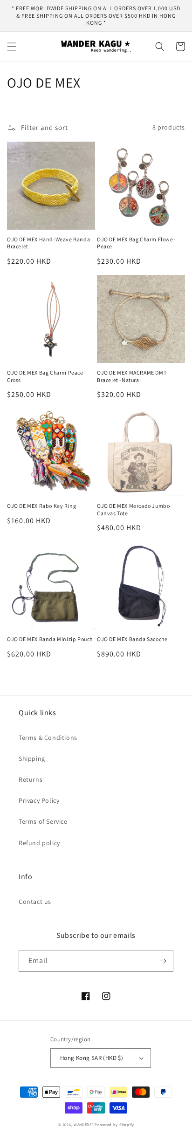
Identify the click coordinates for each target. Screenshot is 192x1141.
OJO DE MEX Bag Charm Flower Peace (136, 243)
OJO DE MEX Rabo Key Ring (41, 505)
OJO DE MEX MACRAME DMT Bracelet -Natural (131, 376)
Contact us (35, 901)
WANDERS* (84, 1124)
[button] (11, 46)
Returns (30, 779)
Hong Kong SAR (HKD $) (91, 1058)
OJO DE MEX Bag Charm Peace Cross (45, 376)
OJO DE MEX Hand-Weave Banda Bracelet (48, 243)
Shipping (32, 758)
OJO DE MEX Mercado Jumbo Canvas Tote (133, 509)
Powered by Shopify (114, 1124)
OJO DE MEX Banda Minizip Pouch (50, 638)
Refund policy (39, 843)
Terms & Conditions (48, 737)
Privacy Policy (39, 800)
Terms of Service (43, 821)
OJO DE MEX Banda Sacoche (132, 638)
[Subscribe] (162, 961)
